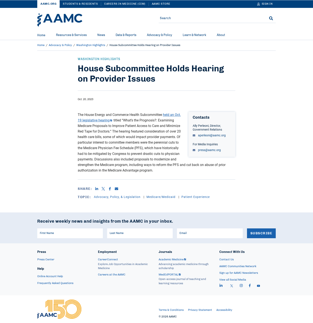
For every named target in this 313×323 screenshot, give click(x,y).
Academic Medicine (171, 259)
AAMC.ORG (48, 4)
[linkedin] (221, 286)
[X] (105, 188)
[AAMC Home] (59, 20)
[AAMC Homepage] (59, 309)
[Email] (118, 188)
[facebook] (250, 286)
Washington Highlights (90, 45)
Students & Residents (80, 4)
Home (41, 35)
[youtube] (258, 286)
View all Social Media (232, 279)
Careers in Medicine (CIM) (124, 4)
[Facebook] (111, 188)
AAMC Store (161, 4)
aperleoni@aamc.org (211, 135)
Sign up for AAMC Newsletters (238, 273)
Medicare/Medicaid (161, 197)
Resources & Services (71, 35)
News (101, 35)
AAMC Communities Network (237, 266)
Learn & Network (194, 35)
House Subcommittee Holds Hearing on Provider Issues (144, 45)
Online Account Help (50, 276)
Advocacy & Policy (159, 35)
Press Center (45, 259)
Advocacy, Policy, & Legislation (117, 197)
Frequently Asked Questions (55, 283)
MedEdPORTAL (168, 274)
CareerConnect (108, 259)
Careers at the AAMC (111, 274)
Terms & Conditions (171, 310)
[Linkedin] (98, 188)
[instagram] (241, 286)
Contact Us (226, 259)
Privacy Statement (200, 310)
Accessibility (224, 310)
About (221, 35)
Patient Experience (195, 197)
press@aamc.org (209, 150)
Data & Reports (126, 35)
